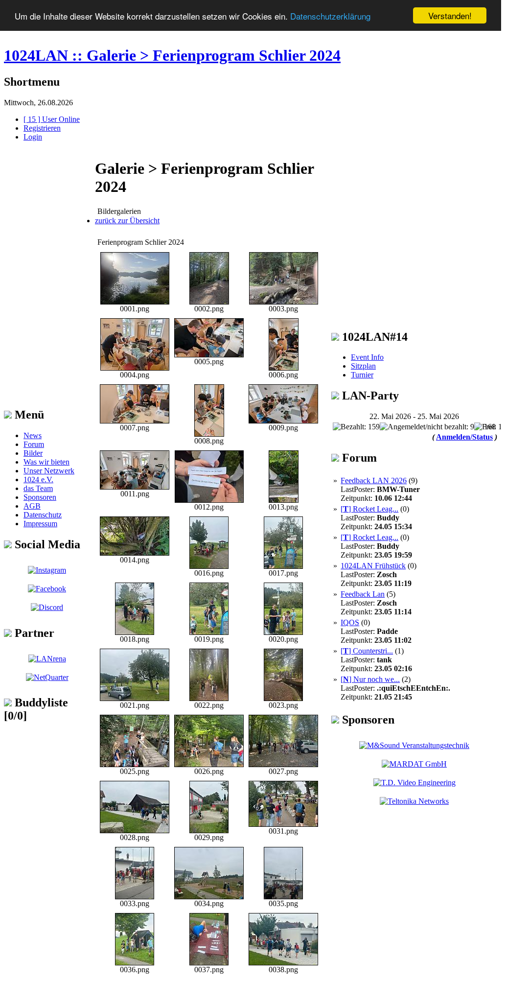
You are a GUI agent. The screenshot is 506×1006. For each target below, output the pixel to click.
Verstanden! (450, 15)
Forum (33, 444)
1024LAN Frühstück (373, 565)
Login (32, 137)
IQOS (350, 622)
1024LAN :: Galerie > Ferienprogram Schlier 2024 (172, 55)
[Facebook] (47, 589)
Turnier (362, 375)
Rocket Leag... (369, 509)
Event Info (367, 357)
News (32, 435)
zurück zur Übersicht (127, 220)
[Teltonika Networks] (414, 801)
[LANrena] (47, 659)
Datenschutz (42, 515)
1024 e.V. (38, 479)
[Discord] (47, 607)
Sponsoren (39, 497)
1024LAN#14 (373, 336)
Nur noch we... (370, 679)
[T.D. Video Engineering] (414, 782)
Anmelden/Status (464, 437)
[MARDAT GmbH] (414, 764)
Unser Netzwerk (48, 471)
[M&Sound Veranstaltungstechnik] (414, 745)
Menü (28, 414)
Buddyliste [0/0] (36, 709)
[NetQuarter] (47, 677)
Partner (33, 633)
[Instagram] (47, 570)
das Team (38, 488)
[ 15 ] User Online (51, 119)
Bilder (33, 453)
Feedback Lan (363, 594)
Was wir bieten (46, 462)
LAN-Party (369, 395)
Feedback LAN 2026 (374, 480)
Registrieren (42, 128)
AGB (32, 506)
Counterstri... (367, 651)
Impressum (40, 523)
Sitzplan (363, 366)
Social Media (46, 544)
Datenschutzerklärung (330, 16)
